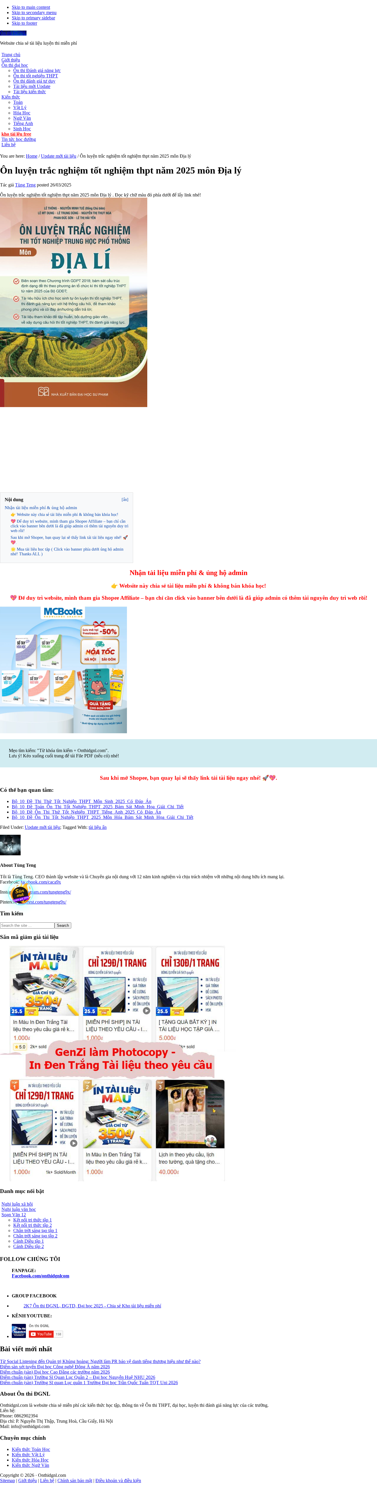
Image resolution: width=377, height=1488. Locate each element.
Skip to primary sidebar (33, 17)
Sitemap (7, 1480)
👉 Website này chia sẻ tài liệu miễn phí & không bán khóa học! (64, 514)
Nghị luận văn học (18, 1209)
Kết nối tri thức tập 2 (32, 1225)
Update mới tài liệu (42, 827)
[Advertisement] (188, 449)
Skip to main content (31, 7)
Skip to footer (24, 23)
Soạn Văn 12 (13, 1214)
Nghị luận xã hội (17, 1204)
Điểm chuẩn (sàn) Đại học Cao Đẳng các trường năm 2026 (55, 1371)
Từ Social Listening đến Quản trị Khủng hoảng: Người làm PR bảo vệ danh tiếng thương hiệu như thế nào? (100, 1361)
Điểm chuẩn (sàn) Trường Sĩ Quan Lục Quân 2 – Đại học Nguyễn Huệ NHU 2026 (77, 1377)
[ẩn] (125, 499)
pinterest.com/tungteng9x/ (42, 901)
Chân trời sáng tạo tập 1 (35, 1230)
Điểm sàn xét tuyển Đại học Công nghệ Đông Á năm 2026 (55, 1366)
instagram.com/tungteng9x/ (46, 891)
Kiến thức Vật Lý (28, 1454)
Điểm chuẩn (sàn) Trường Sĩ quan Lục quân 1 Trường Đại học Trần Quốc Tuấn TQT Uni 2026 (89, 1382)
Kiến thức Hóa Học (30, 1459)
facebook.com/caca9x (41, 881)
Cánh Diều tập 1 (28, 1241)
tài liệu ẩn (98, 827)
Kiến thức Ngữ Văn (30, 1465)
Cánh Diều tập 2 (28, 1246)
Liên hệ (47, 1480)
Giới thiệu (27, 1480)
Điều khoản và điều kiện (118, 1480)
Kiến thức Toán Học (31, 1449)
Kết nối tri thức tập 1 (32, 1219)
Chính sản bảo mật (74, 1480)
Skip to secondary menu (34, 12)
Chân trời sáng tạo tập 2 (35, 1235)
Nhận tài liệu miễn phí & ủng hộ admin (41, 507)
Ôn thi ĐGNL (13, 33)
